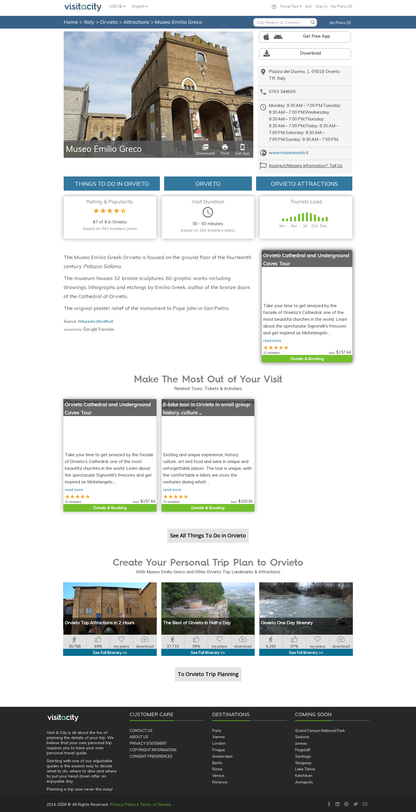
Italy (90, 22)
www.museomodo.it (288, 152)
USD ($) (116, 6)
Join (308, 6)
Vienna (218, 737)
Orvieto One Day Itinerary (287, 622)
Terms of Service (155, 804)
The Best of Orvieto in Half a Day (197, 622)
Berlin (217, 763)
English (138, 6)
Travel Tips (289, 6)
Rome (217, 769)
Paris (216, 730)
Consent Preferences (151, 756)
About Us (139, 737)
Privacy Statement (148, 743)
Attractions (137, 22)
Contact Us (141, 730)
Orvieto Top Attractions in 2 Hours (99, 622)
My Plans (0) (341, 6)
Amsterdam (222, 756)
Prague (218, 750)
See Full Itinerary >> (110, 652)
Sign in (321, 6)
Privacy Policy (123, 804)
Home (71, 22)
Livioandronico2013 (238, 34)
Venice (218, 775)
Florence (220, 782)
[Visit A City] (63, 718)
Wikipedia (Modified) (95, 321)
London (219, 743)
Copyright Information (153, 750)
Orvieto (109, 22)
